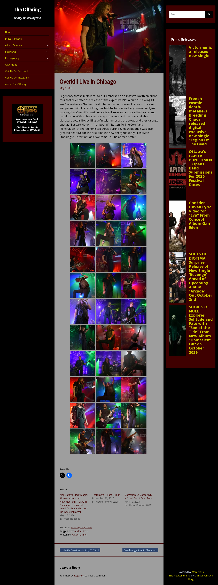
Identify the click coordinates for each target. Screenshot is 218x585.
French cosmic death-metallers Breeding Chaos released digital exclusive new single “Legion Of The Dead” (199, 121)
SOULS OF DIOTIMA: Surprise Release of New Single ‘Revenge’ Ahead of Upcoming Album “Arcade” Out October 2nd (200, 276)
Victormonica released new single (200, 51)
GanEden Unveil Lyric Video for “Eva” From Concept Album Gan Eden (200, 215)
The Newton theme (179, 575)
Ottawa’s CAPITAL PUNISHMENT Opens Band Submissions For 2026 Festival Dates (200, 168)
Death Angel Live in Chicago (139, 550)
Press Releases (13, 38)
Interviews (10, 51)
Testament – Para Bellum (106, 494)
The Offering (27, 9)
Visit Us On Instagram (17, 77)
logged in (79, 575)
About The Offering (15, 84)
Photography (12, 58)
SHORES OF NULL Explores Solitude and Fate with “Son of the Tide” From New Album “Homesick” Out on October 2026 (201, 329)
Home (8, 32)
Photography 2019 (81, 527)
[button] (82, 155)
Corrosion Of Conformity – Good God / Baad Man (138, 496)
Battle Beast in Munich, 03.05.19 (81, 550)
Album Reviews (13, 45)
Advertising (11, 64)
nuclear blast (81, 531)
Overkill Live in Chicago (88, 81)
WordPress (198, 572)
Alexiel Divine (79, 534)
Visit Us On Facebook (17, 71)
